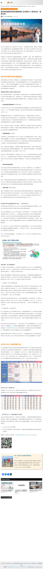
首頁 (3, 6)
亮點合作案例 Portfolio (23, 566)
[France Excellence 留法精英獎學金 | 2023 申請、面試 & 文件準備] (7, 485)
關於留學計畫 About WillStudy (13, 566)
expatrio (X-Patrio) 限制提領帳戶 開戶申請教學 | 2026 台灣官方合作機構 (21, 491)
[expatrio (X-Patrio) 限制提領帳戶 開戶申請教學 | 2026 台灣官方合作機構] (21, 485)
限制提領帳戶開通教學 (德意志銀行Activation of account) (36, 490)
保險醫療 (3, 9)
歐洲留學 (8, 9)
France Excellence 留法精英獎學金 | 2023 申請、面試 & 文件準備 (7, 490)
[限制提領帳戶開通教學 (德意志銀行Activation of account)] (36, 485)
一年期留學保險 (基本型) (11, 328)
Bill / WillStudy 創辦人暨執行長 (8, 16)
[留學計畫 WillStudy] (8, 2)
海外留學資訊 (7, 6)
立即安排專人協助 (19, 435)
